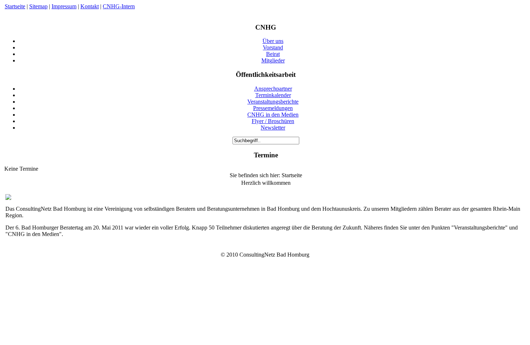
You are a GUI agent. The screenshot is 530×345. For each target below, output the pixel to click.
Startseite (15, 6)
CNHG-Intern (119, 6)
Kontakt (89, 6)
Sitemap (38, 6)
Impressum (64, 6)
